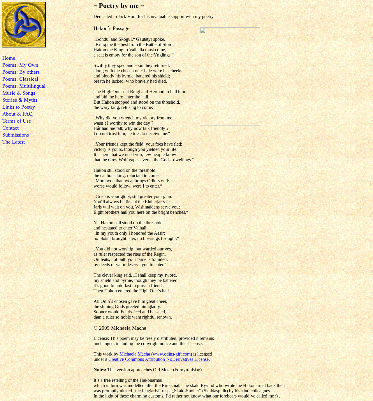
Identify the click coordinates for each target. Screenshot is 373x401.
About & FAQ (17, 114)
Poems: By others (21, 72)
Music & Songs (18, 93)
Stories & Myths (19, 100)
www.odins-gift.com (172, 353)
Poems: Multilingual (23, 86)
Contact (10, 128)
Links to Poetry (18, 107)
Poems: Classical (20, 79)
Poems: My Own (20, 65)
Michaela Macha (134, 353)
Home (8, 58)
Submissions (15, 135)
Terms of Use (16, 121)
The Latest (13, 142)
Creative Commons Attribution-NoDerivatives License (158, 359)
